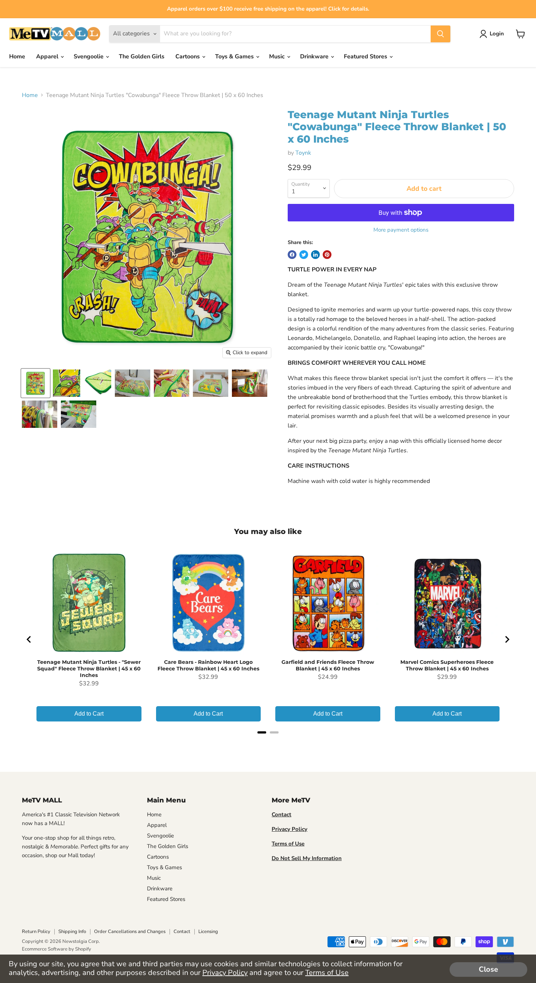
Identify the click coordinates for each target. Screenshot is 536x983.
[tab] (261, 732)
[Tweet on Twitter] (303, 254)
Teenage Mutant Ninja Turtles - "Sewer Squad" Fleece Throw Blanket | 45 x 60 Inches (89, 668)
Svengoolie (89, 57)
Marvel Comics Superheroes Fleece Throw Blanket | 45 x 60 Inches (447, 665)
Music (277, 57)
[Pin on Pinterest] (327, 254)
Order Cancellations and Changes (130, 931)
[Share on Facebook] (292, 254)
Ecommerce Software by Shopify (56, 949)
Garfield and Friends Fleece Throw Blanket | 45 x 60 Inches (327, 665)
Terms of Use (327, 973)
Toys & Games (235, 57)
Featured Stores (366, 57)
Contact (182, 931)
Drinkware (315, 57)
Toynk (303, 153)
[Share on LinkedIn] (315, 254)
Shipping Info (72, 931)
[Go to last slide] (29, 639)
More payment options (400, 230)
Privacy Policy (225, 973)
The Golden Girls (141, 57)
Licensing (208, 931)
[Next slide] (507, 639)
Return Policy (36, 931)
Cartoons (188, 57)
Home (17, 57)
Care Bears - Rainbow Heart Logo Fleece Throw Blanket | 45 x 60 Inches (208, 665)
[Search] (440, 34)
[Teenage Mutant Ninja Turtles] (35, 383)
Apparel (48, 57)
